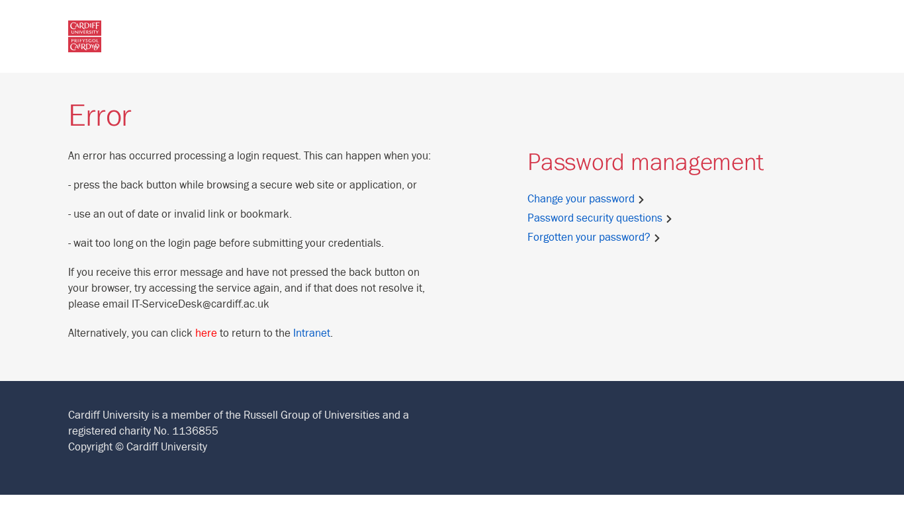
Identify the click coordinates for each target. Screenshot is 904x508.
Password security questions (596, 218)
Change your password (582, 199)
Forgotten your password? (590, 237)
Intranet (311, 333)
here (206, 333)
